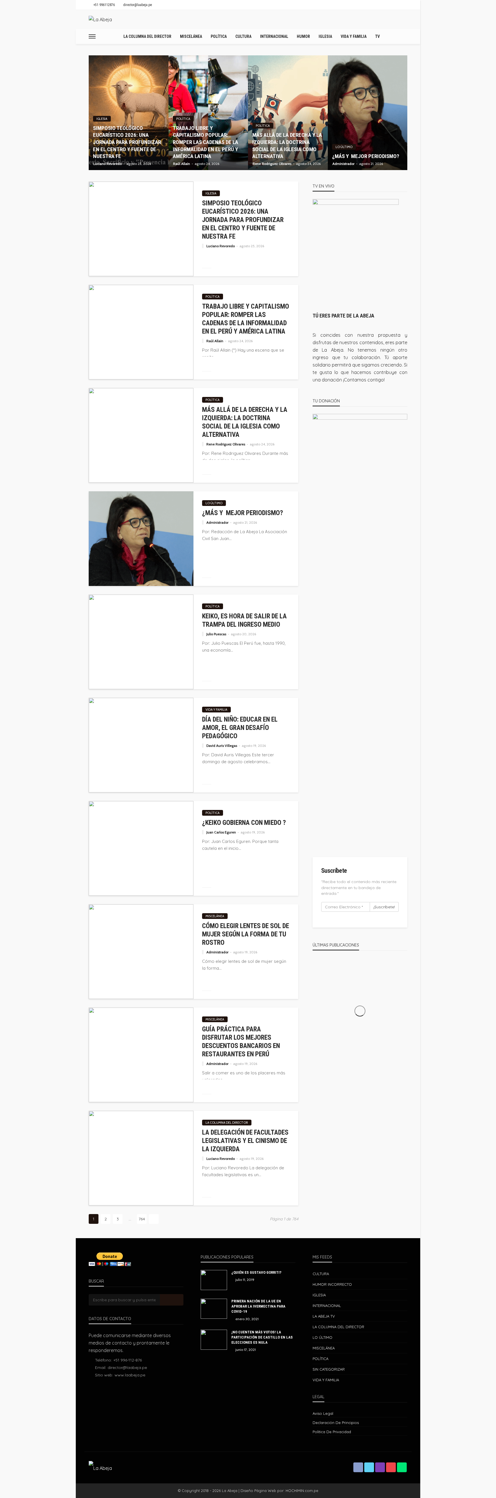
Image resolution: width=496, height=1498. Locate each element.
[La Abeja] (100, 19)
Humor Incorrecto (332, 1284)
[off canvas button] (92, 36)
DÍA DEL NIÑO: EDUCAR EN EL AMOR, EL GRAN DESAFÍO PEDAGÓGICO (240, 728)
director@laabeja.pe (127, 1367)
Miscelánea (191, 36)
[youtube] (391, 1467)
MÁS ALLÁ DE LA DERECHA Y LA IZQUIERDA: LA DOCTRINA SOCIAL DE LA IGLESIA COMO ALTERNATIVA (287, 145)
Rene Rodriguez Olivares (272, 164)
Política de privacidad (332, 1431)
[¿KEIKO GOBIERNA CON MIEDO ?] (141, 848)
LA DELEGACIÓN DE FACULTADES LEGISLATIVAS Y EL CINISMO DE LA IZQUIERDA (245, 1141)
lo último (344, 147)
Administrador (343, 164)
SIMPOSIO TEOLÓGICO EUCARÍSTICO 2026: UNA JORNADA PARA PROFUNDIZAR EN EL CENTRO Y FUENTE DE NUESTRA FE (127, 142)
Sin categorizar (329, 1369)
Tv (377, 36)
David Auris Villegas (221, 746)
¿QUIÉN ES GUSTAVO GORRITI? (256, 1272)
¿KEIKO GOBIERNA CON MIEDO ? (244, 823)
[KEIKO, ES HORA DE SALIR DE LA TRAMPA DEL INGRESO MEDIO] (141, 642)
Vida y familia (354, 36)
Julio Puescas (216, 634)
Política (219, 36)
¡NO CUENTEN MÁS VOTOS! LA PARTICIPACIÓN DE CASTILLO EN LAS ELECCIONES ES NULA (262, 1337)
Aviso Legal (323, 1413)
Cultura (243, 36)
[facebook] (358, 1467)
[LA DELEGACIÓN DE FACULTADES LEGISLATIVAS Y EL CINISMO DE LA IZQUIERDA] (141, 1158)
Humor (303, 36)
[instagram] (380, 1467)
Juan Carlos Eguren (221, 832)
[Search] (402, 36)
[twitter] (369, 1467)
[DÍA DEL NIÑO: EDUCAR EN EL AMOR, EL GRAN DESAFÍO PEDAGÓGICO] (141, 745)
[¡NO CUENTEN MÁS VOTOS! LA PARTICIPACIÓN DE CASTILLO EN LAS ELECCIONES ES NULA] (214, 1340)
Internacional (274, 36)
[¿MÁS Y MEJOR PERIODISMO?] (368, 112)
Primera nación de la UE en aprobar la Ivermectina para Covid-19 (258, 1306)
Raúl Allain (181, 164)
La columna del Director (147, 36)
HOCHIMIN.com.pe (302, 1490)
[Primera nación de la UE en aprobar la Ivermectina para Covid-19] (214, 1309)
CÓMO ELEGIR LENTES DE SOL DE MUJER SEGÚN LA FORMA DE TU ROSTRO (245, 934)
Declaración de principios (336, 1422)
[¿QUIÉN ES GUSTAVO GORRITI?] (214, 1280)
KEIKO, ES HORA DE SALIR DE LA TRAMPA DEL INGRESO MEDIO (244, 620)
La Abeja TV (324, 1316)
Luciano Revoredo (107, 164)
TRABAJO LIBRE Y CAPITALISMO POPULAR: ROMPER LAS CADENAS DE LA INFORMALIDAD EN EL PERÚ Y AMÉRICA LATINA (205, 142)
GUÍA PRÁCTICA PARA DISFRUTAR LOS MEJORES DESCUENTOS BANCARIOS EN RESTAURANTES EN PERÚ (241, 1041)
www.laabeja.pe (130, 1375)
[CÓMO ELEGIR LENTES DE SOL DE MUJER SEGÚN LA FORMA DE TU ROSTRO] (141, 951)
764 (142, 1219)
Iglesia (325, 36)
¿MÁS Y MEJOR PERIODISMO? (365, 156)
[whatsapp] (402, 1467)
